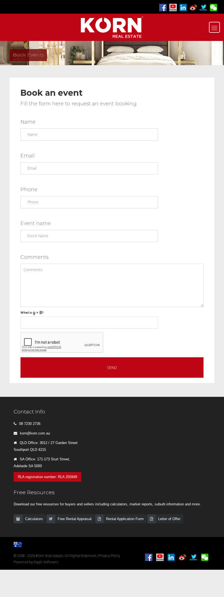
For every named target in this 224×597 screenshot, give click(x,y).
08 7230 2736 (29, 424)
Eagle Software (46, 562)
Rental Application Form (125, 519)
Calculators (34, 519)
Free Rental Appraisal (75, 519)
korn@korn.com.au (35, 433)
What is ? (31, 312)
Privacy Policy (109, 556)
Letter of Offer (169, 519)
